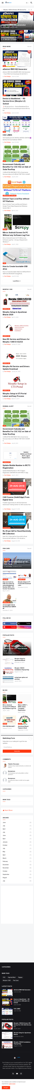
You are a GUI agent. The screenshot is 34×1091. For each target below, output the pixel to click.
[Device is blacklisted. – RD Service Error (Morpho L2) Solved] (7, 1001)
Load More (16, 281)
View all (29, 46)
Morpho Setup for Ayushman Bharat (13, 9)
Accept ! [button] (6, 1087)
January (17, 842)
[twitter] (13, 1073)
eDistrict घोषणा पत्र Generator (15, 69)
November (17, 868)
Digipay (20, 977)
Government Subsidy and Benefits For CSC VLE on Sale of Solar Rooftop (17, 167)
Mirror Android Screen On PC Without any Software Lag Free (16, 233)
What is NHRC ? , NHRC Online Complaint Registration (23, 707)
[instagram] (21, 1073)
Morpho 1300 (7, 980)
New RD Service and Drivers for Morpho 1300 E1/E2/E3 (16, 340)
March (17, 858)
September (17, 874)
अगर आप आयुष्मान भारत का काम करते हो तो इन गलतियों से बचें (9, 606)
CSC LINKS (7, 135)
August (17, 877)
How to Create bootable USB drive (15, 267)
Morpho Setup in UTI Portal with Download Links (24, 583)
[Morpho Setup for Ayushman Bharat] (8, 661)
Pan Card (15, 980)
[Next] (31, 10)
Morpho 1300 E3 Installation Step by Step (22, 668)
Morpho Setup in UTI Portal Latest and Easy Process (14, 394)
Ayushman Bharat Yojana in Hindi (23, 727)
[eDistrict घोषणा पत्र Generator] (7, 992)
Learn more (12, 1083)
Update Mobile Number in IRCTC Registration (16, 466)
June (17, 822)
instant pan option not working (21, 678)
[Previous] (29, 10)
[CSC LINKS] (7, 1011)
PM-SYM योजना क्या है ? (9, 726)
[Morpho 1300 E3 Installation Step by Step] (8, 670)
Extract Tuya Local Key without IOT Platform (16, 200)
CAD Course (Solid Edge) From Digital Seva (16, 498)
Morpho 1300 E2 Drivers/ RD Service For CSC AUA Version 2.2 (22, 1024)
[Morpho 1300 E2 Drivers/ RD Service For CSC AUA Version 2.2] (7, 1025)
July (17, 825)
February (17, 861)
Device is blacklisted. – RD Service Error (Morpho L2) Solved (14, 101)
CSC (4, 977)
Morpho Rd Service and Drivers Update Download (16, 367)
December (17, 864)
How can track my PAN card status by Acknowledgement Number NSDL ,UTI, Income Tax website (9, 585)
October (17, 845)
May (17, 851)
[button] (2, 2)
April (17, 829)
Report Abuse (9, 810)
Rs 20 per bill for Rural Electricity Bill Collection (17, 532)
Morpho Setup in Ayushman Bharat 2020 (15, 313)
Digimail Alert (12, 977)
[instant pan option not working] (8, 680)
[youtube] (17, 1073)
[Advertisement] (17, 905)
